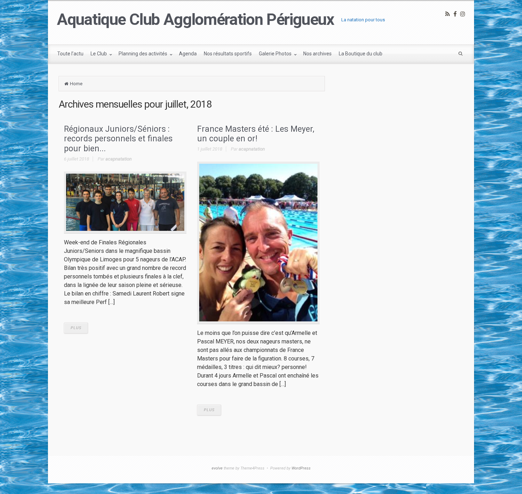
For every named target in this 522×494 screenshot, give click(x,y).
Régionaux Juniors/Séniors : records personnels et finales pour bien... (118, 138)
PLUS (76, 328)
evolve (217, 468)
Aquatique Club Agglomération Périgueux (195, 19)
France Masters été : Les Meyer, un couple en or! (255, 134)
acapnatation (118, 159)
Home (76, 83)
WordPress (301, 468)
